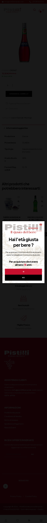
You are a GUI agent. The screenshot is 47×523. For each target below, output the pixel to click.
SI (23, 272)
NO (23, 278)
